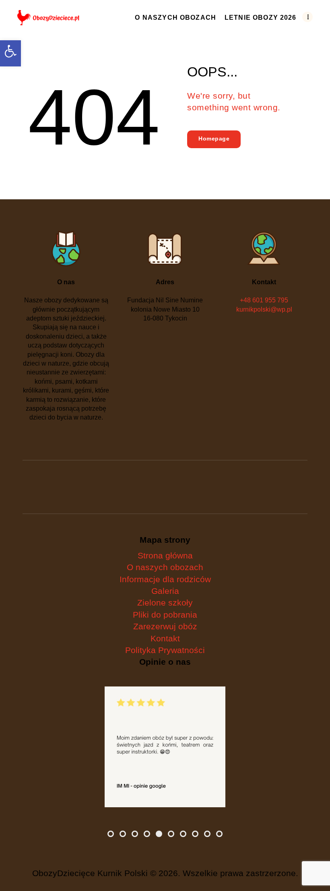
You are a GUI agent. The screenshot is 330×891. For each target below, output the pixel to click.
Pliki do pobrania (165, 614)
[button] (10, 53)
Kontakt (165, 638)
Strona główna (165, 555)
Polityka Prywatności (165, 650)
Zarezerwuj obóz (165, 626)
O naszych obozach (165, 567)
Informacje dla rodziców (165, 579)
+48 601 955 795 (264, 300)
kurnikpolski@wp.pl (264, 309)
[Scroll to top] (315, 864)
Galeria (165, 590)
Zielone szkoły (165, 602)
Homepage (213, 138)
